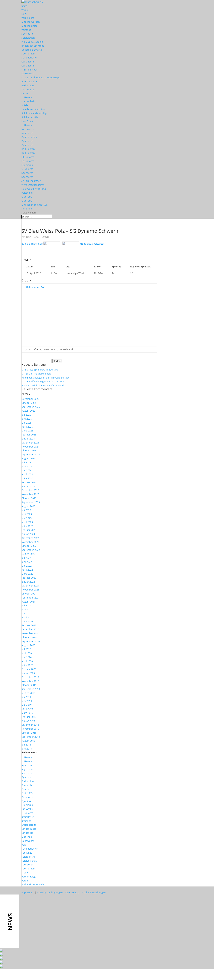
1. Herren (26, 97)
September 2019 (30, 689)
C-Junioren (27, 145)
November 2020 (30, 633)
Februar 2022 (28, 577)
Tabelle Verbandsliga (33, 109)
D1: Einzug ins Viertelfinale (36, 373)
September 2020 (30, 641)
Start (24, 6)
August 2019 (28, 693)
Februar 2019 (28, 716)
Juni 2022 (26, 561)
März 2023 (27, 526)
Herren (25, 93)
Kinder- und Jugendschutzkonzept (40, 77)
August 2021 (28, 601)
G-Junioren (27, 168)
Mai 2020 (26, 657)
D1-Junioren (28, 149)
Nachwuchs (27, 129)
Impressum (27, 892)
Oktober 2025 (28, 402)
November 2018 (30, 728)
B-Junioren (27, 141)
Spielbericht (28, 856)
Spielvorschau (29, 860)
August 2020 (28, 645)
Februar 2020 (28, 669)
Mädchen (26, 836)
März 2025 (27, 430)
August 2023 (28, 506)
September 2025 (30, 406)
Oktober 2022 (28, 545)
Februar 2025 (28, 434)
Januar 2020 (28, 673)
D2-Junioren (28, 153)
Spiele (24, 105)
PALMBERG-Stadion (32, 41)
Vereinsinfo (27, 17)
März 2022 (27, 573)
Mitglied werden (30, 21)
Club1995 (26, 196)
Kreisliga (26, 821)
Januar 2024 (28, 486)
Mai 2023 (26, 518)
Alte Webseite (29, 81)
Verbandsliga (28, 876)
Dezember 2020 (30, 629)
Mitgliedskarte (29, 25)
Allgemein (27, 769)
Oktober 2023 (28, 498)
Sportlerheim (28, 53)
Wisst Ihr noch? (29, 69)
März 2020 (27, 665)
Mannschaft (28, 101)
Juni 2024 (26, 466)
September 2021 (30, 597)
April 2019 (27, 708)
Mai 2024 (26, 470)
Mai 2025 (26, 422)
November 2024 (30, 446)
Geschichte (27, 61)
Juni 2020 (26, 653)
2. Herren (26, 125)
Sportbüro (27, 33)
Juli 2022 (26, 557)
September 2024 (30, 454)
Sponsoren (27, 172)
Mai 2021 (26, 613)
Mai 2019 (26, 704)
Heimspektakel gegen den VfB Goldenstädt (45, 377)
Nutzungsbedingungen (50, 892)
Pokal (24, 844)
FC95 (28, 237)
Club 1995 (27, 793)
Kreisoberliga (28, 824)
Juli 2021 (26, 605)
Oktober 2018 (28, 732)
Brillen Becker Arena (32, 45)
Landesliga (27, 832)
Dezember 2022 (30, 538)
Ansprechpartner (31, 180)
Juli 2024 (26, 462)
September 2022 (30, 549)
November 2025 (30, 398)
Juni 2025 (26, 418)
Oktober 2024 (28, 450)
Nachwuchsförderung (33, 188)
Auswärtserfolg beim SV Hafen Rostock (43, 385)
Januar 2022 (28, 581)
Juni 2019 (26, 701)
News (24, 13)
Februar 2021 (28, 625)
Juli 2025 (26, 414)
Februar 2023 (28, 530)
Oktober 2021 (28, 593)
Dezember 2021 (30, 585)
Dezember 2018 (30, 724)
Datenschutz (72, 892)
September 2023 (30, 502)
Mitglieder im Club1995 (34, 204)
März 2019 (27, 712)
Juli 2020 (26, 649)
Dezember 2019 (30, 677)
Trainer (25, 872)
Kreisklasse (27, 816)
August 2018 (28, 740)
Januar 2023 (28, 534)
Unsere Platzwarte (31, 49)
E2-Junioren (27, 161)
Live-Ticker (27, 121)
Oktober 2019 (28, 685)
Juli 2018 (26, 744)
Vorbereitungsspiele (32, 884)
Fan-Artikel (27, 808)
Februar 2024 (28, 482)
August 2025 (28, 410)
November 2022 (30, 542)
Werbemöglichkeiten (32, 184)
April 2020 (27, 661)
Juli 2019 (26, 697)
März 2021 (27, 621)
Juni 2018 (26, 748)
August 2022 (28, 553)
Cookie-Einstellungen (94, 892)
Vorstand (26, 29)
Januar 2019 (28, 720)
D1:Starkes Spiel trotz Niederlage (39, 369)
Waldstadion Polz (36, 287)
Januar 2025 (28, 438)
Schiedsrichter (29, 57)
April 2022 (27, 569)
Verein (25, 10)
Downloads (27, 73)
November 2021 (30, 589)
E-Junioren (27, 801)
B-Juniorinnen (29, 137)
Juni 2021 (26, 609)
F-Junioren (27, 165)
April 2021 (27, 617)
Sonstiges (26, 852)
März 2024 (27, 478)
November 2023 (30, 494)
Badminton (27, 85)
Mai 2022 (26, 565)
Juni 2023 (26, 514)
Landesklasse (28, 828)
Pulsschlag (27, 192)
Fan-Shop (26, 208)
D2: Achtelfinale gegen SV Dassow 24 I (42, 381)
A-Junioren (27, 133)
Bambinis (26, 785)
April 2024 (27, 474)
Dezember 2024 (30, 442)
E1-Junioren (27, 157)
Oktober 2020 (28, 637)
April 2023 (27, 522)
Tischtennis (27, 89)
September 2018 (30, 736)
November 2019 (30, 681)
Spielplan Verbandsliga (34, 113)
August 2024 (28, 458)
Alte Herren (27, 773)
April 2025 (27, 426)
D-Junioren (27, 797)
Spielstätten (28, 37)
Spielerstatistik (29, 117)
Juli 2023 (26, 510)
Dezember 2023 (30, 490)
